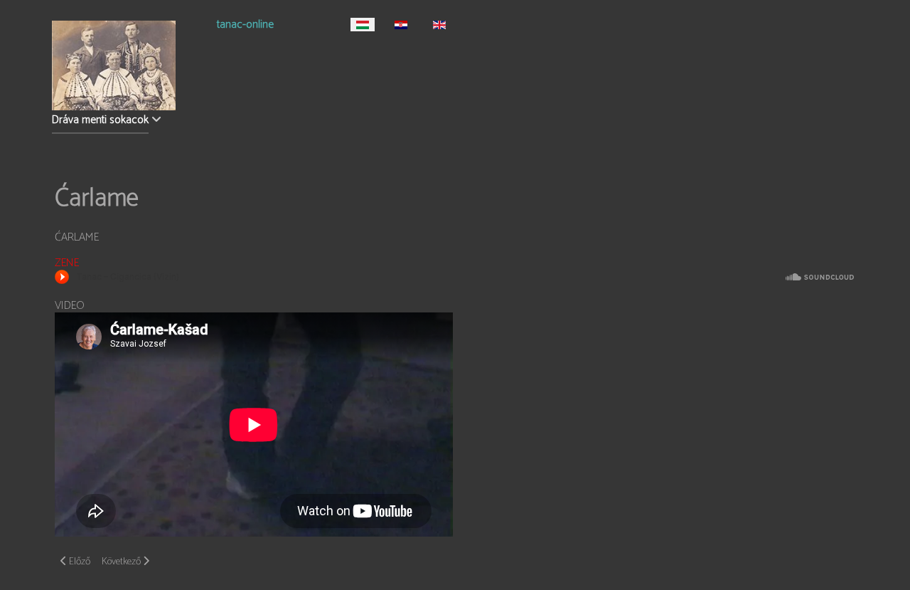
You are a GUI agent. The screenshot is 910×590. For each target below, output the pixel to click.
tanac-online (245, 26)
